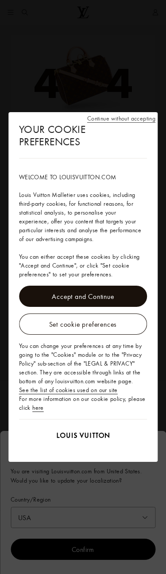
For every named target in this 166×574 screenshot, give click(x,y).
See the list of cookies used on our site (68, 390)
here (38, 408)
